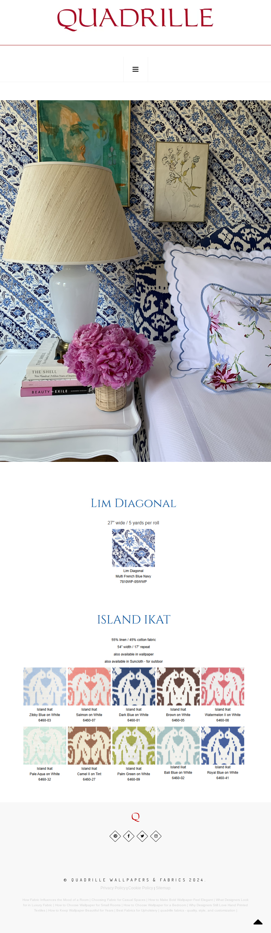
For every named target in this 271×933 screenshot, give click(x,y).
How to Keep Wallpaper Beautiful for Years (80, 910)
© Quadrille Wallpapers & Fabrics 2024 (134, 879)
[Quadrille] (135, 20)
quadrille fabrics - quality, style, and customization (197, 910)
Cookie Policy (140, 888)
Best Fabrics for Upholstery (136, 910)
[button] (135, 817)
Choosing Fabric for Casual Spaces (118, 900)
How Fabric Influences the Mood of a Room (55, 900)
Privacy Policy (113, 888)
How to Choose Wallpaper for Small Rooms (88, 905)
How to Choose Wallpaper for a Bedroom (155, 905)
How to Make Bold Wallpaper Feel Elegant (180, 900)
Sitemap (163, 888)
